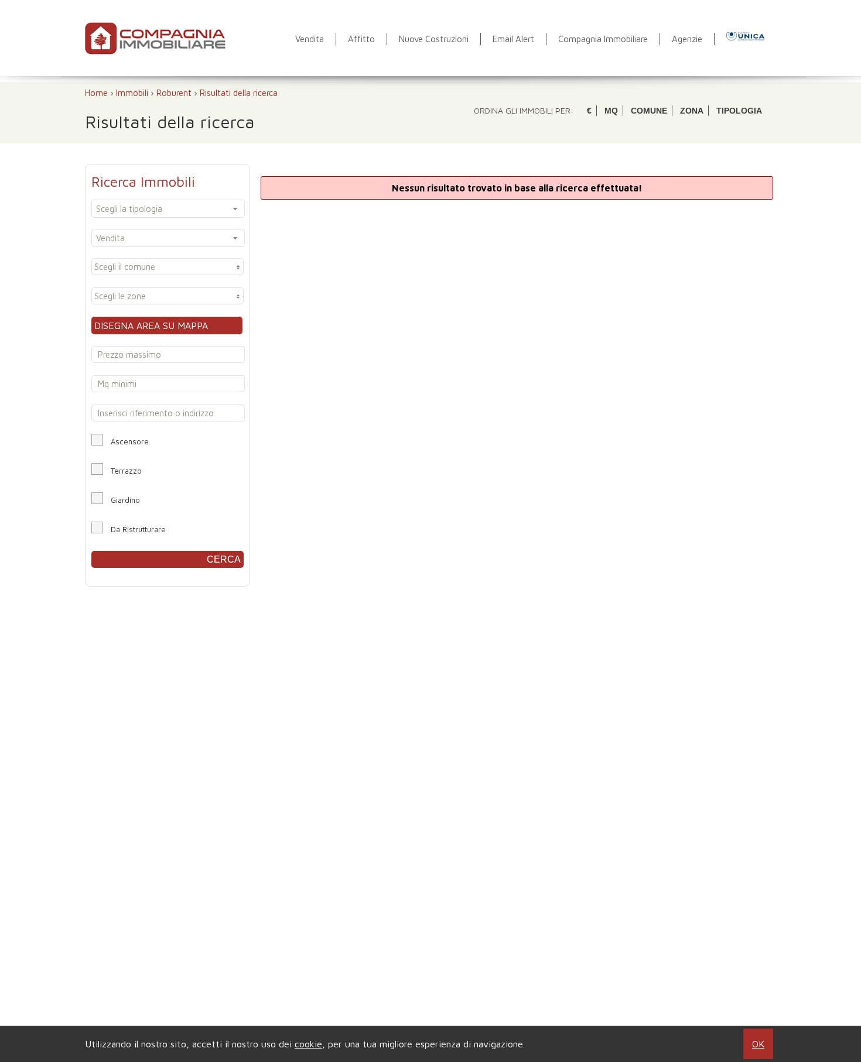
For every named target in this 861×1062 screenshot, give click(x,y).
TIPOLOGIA (739, 110)
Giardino (125, 500)
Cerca (224, 559)
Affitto (361, 39)
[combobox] (168, 209)
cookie (308, 1044)
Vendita (309, 39)
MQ (611, 110)
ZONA (691, 110)
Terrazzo (126, 471)
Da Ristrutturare (138, 529)
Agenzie (687, 39)
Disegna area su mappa (151, 325)
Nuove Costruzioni (434, 39)
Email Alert (513, 39)
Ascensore (130, 441)
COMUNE (649, 110)
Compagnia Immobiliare (603, 39)
